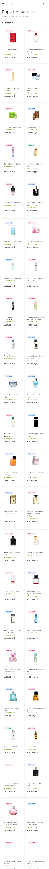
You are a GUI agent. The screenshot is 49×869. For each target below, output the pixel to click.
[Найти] (44, 3)
